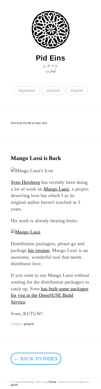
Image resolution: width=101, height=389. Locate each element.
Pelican (52, 381)
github (14, 384)
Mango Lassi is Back (36, 158)
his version (38, 250)
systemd (53, 90)
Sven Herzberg (25, 182)
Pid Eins (50, 58)
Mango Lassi (56, 189)
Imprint (77, 90)
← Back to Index (36, 358)
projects (29, 324)
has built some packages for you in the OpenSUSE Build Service (49, 295)
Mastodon (26, 90)
